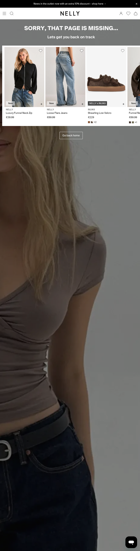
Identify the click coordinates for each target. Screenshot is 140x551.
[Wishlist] (128, 13)
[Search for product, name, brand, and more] (11, 13)
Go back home (71, 135)
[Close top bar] (136, 3)
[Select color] (89, 122)
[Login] (121, 13)
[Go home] (70, 13)
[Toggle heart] (40, 50)
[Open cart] (135, 13)
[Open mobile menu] (4, 13)
